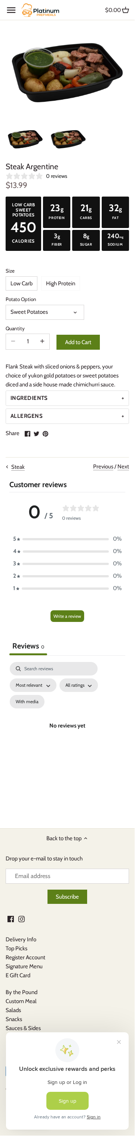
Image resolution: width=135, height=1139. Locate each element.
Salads (13, 1010)
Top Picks (16, 948)
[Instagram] (21, 919)
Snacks (14, 1019)
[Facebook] (10, 919)
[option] (25, 139)
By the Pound (21, 992)
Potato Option (21, 299)
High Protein (60, 283)
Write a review (67, 616)
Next (123, 466)
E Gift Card (18, 975)
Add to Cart (78, 342)
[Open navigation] (11, 10)
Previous (103, 466)
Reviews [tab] (28, 645)
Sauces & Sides (23, 1028)
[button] (67, 539)
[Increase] (42, 341)
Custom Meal (21, 1001)
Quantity (15, 328)
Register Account (25, 957)
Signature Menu (24, 966)
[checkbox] (27, 701)
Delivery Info (21, 939)
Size (10, 271)
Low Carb (21, 283)
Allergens (26, 416)
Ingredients (29, 398)
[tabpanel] (67, 735)
